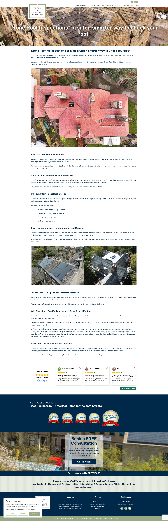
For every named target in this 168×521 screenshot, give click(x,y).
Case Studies (125, 5)
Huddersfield (54, 484)
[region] (23, 508)
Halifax (74, 484)
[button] (137, 376)
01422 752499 (80, 5)
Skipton (117, 484)
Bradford (66, 484)
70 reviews (45, 377)
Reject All (22, 513)
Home (93, 5)
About (98, 5)
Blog (132, 5)
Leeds (44, 484)
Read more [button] (61, 383)
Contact (137, 5)
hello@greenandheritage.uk (125, 504)
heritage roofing (93, 180)
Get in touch (84, 461)
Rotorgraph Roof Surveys (109, 331)
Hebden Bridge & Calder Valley (93, 484)
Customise (11, 513)
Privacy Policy (97, 518)
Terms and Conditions (86, 518)
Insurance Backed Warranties (111, 518)
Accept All (34, 513)
